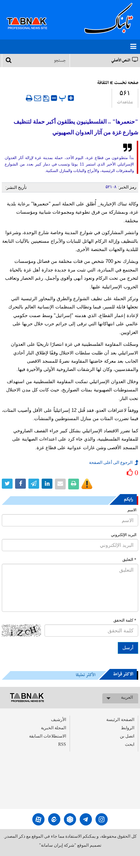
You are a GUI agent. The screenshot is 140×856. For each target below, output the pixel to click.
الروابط (127, 727)
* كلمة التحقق (124, 620)
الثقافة (103, 83)
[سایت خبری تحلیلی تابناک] (31, 15)
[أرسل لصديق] (37, 98)
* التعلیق (129, 560)
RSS (62, 744)
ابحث (129, 744)
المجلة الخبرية (53, 727)
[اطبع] (29, 98)
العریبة (127, 697)
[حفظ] (46, 98)
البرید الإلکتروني (123, 535)
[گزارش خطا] (86, 484)
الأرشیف (58, 719)
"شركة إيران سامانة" (57, 845)
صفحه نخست (126, 83)
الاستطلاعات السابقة (47, 736)
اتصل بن (127, 736)
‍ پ (63, 97)
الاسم (131, 510)
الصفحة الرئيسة (120, 719)
